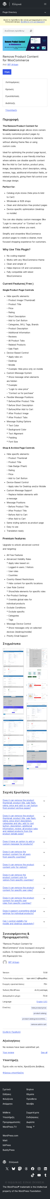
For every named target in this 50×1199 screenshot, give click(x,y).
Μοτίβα (30, 1103)
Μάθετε (7, 1112)
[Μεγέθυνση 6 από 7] (43, 695)
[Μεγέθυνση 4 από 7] (43, 673)
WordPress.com (10, 1135)
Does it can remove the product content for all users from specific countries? (17, 854)
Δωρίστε (30, 1122)
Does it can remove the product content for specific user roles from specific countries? (18, 900)
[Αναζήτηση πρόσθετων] (31, 31)
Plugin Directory (10, 12)
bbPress (7, 1145)
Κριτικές (9, 89)
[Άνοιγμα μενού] (45, 4)
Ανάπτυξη (10, 103)
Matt (5, 1140)
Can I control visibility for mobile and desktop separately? (18, 922)
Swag (30, 1126)
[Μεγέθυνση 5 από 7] (43, 685)
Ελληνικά (13, 1162)
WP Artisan (12, 64)
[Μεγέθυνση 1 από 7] (20, 651)
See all (44, 1052)
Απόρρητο (8, 1103)
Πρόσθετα (31, 1099)
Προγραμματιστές (11, 1122)
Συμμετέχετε (32, 1112)
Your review (8, 1052)
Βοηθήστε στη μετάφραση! (33, 22)
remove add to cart (38, 1024)
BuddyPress (9, 1150)
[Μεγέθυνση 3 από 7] (43, 651)
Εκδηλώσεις (32, 1117)
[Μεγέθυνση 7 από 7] (43, 706)
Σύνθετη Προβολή (12, 1032)
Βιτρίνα (30, 1089)
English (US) (42, 1001)
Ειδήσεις (7, 1094)
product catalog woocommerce (34, 1019)
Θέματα (30, 1094)
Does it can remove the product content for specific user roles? (18, 889)
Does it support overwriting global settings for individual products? (19, 912)
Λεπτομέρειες (12, 82)
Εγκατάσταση (12, 96)
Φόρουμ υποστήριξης (13, 1072)
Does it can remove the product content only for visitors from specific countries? (18, 877)
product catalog (40, 1013)
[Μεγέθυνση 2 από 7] (20, 720)
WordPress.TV (10, 1126)
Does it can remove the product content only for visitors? (18, 865)
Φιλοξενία (8, 1099)
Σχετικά (7, 1089)
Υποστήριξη (11, 110)
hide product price (39, 1008)
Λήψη (7, 72)
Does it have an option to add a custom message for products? (18, 842)
